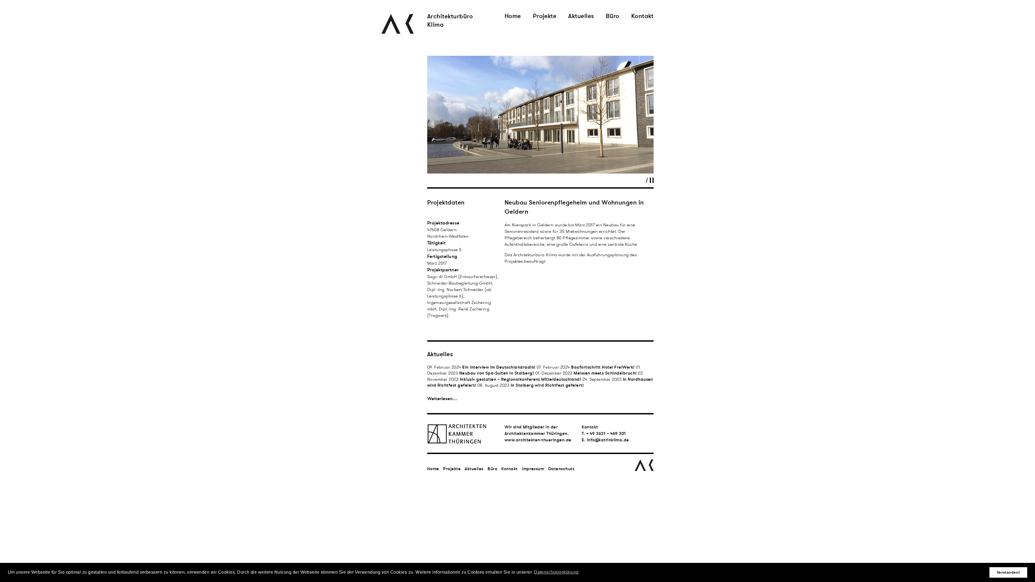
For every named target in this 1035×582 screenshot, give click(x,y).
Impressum (533, 469)
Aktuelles (581, 16)
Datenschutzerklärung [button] (556, 572)
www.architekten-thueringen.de (538, 440)
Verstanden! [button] (1008, 572)
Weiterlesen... (442, 399)
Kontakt (642, 16)
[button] (438, 110)
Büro (612, 16)
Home (513, 16)
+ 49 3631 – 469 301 (606, 433)
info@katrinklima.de (608, 440)
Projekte (545, 16)
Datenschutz (561, 469)
